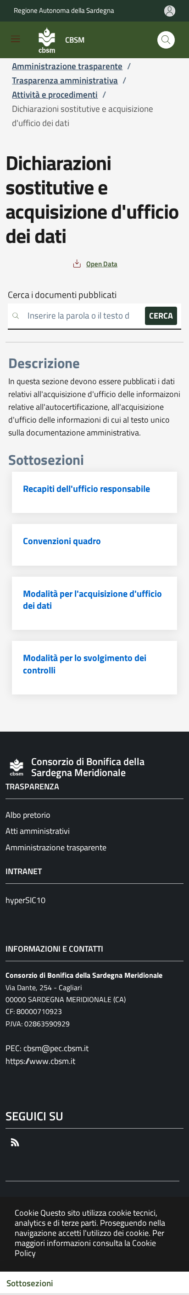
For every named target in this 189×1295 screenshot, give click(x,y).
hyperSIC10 (25, 900)
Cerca (161, 315)
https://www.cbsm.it (40, 1061)
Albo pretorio (28, 815)
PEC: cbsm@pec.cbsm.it (47, 1048)
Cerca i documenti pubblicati (62, 295)
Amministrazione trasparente (56, 847)
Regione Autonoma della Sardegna (64, 10)
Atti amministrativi (38, 831)
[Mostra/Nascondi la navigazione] (15, 38)
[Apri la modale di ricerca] (166, 40)
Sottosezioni (29, 1283)
